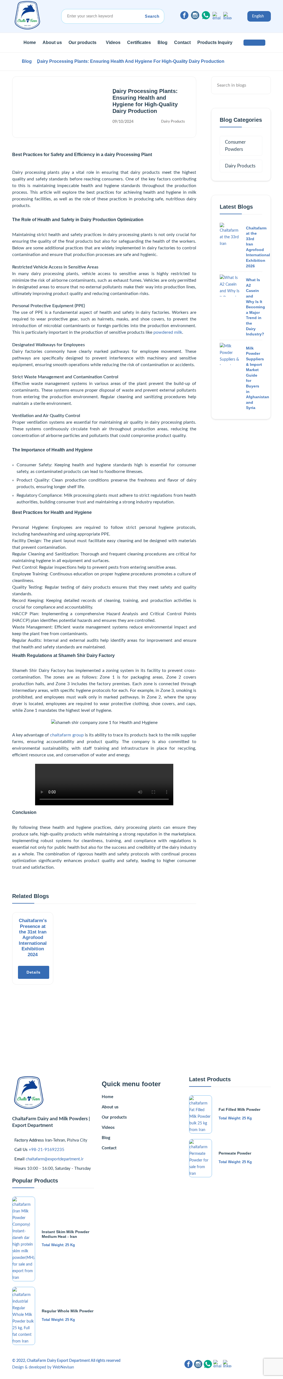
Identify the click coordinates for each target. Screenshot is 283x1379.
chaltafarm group (66, 735)
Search (152, 16)
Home (29, 42)
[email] (217, 16)
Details (34, 972)
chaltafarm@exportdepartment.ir (54, 1159)
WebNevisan (63, 1367)
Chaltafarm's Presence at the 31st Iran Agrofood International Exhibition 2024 (33, 937)
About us (52, 42)
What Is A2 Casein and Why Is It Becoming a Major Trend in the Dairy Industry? (255, 307)
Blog (162, 42)
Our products (82, 42)
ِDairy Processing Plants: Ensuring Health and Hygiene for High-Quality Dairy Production (130, 61)
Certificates (139, 42)
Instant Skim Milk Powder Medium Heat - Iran (65, 1234)
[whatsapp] (206, 15)
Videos (113, 42)
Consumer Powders (235, 146)
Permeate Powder (235, 1153)
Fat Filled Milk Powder (239, 1109)
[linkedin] (227, 16)
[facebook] (184, 15)
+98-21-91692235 (46, 1150)
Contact (182, 42)
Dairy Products (173, 121)
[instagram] (195, 15)
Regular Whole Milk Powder (67, 1311)
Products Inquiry (214, 42)
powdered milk (167, 332)
